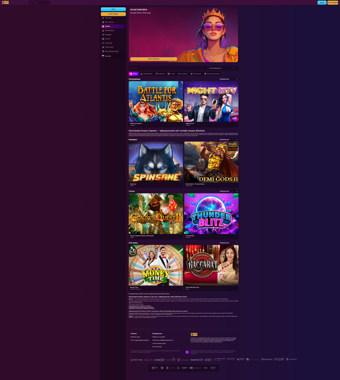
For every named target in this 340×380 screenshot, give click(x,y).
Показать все (224, 79)
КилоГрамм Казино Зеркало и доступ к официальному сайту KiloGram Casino (149, 293)
